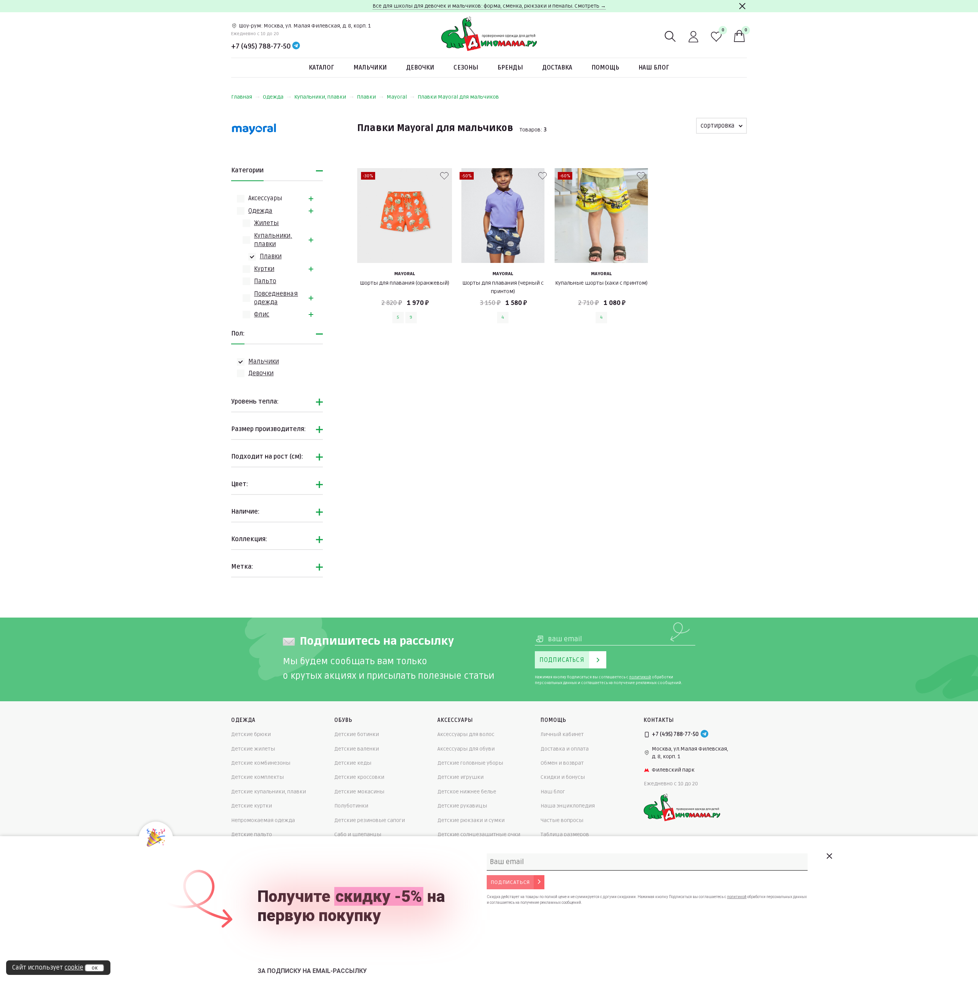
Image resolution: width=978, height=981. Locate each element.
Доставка (557, 67)
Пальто (265, 281)
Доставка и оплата (565, 749)
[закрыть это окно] (829, 856)
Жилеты (266, 223)
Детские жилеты (253, 749)
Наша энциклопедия (568, 806)
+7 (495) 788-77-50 (261, 46)
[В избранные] (444, 175)
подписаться (510, 882)
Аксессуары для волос (465, 734)
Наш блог (653, 67)
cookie (74, 967)
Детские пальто (251, 834)
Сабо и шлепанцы (357, 834)
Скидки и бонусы (563, 777)
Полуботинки (351, 806)
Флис (261, 314)
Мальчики (370, 67)
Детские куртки (251, 806)
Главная (241, 97)
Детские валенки (356, 749)
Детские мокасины (359, 791)
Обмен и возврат (562, 763)
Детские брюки (251, 734)
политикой (640, 677)
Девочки (420, 67)
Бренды (510, 67)
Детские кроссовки (359, 777)
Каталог (321, 67)
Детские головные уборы (470, 763)
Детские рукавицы (462, 806)
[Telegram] (296, 46)
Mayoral (397, 97)
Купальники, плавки (320, 97)
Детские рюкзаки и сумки (471, 820)
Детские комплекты (257, 777)
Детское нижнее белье (466, 791)
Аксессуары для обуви (466, 749)
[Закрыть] (742, 6)
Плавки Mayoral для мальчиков (458, 97)
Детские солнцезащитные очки (478, 834)
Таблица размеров (565, 834)
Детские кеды (352, 763)
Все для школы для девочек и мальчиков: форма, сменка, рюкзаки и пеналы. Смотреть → (489, 6)
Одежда (273, 97)
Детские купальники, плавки (268, 791)
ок (94, 968)
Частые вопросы (562, 820)
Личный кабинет (562, 734)
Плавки (366, 97)
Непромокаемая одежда (263, 820)
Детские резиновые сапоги (369, 820)
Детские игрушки (460, 777)
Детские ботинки (356, 734)
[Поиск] (670, 36)
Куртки (264, 269)
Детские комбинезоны (260, 763)
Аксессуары (265, 198)
